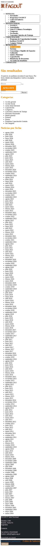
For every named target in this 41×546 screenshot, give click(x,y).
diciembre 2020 (10, 259)
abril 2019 (8, 298)
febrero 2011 (9, 443)
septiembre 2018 (11, 312)
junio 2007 (9, 492)
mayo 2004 (9, 511)
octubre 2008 (9, 472)
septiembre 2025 (11, 152)
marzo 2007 (9, 496)
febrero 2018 (9, 326)
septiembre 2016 (11, 359)
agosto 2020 (9, 267)
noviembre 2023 (11, 193)
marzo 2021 (9, 254)
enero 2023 (9, 211)
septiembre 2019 (11, 289)
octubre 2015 (9, 381)
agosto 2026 (9, 132)
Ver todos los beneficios (18, 61)
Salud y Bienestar (16, 55)
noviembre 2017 (11, 332)
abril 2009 (8, 466)
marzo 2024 (9, 185)
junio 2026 (9, 136)
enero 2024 (9, 189)
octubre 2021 (9, 240)
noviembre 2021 (11, 238)
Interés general (10, 115)
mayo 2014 (9, 414)
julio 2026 (8, 134)
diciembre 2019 (10, 283)
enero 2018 (9, 328)
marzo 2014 (9, 418)
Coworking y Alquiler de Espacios (22, 51)
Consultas (11, 62)
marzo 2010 (9, 455)
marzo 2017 (9, 347)
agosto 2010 (9, 449)
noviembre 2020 (11, 261)
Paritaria (8, 117)
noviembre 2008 (11, 470)
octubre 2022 (9, 216)
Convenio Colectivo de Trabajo (21, 35)
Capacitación (15, 57)
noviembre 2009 (11, 461)
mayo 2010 (9, 451)
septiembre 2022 (11, 218)
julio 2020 (8, 269)
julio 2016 (8, 363)
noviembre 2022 (11, 214)
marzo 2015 (9, 394)
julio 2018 (8, 316)
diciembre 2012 (10, 422)
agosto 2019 (9, 291)
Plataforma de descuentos (19, 59)
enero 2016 (9, 375)
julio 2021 (8, 246)
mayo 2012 (9, 427)
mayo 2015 (9, 390)
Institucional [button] (13, 23)
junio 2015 (9, 388)
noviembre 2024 (11, 172)
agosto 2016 (9, 361)
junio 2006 (9, 502)
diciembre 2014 (10, 400)
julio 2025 (8, 156)
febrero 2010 (9, 457)
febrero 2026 (9, 144)
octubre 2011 (9, 435)
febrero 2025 (9, 166)
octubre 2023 (9, 195)
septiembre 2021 (11, 242)
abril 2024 (8, 183)
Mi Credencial (15, 47)
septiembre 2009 (11, 463)
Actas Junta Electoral (12, 106)
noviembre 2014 (11, 402)
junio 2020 (9, 271)
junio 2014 (9, 412)
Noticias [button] (10, 14)
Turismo (13, 49)
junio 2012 (9, 425)
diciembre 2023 (10, 191)
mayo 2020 (9, 273)
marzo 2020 (9, 277)
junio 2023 (9, 201)
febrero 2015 (9, 396)
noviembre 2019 (11, 285)
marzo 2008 (9, 482)
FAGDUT (13, 25)
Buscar (24, 92)
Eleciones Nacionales (12, 113)
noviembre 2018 (11, 308)
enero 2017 (9, 351)
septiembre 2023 (11, 197)
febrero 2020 (9, 279)
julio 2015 (8, 386)
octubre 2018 (9, 310)
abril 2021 (8, 252)
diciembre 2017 (10, 330)
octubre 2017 (9, 334)
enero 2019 (9, 304)
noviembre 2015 (11, 379)
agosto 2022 (9, 220)
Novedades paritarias (10, 541)
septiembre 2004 (11, 509)
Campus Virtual (16, 43)
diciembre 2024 (10, 170)
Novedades (14, 16)
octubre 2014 (9, 404)
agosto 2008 (9, 476)
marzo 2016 (9, 371)
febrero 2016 (9, 373)
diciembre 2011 (10, 433)
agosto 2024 (9, 177)
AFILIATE (8, 88)
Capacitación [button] (12, 37)
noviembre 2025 (11, 148)
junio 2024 (9, 179)
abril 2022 (8, 228)
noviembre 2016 (11, 355)
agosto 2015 (9, 384)
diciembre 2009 (10, 459)
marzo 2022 (9, 230)
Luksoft (13, 537)
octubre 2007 (9, 486)
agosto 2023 (9, 199)
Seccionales (14, 33)
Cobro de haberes (16, 20)
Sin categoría (9, 123)
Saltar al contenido (7, 2)
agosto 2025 (9, 154)
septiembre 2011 (11, 437)
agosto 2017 (9, 338)
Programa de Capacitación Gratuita (23, 39)
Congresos (14, 31)
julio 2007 (8, 490)
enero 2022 (9, 234)
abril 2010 (8, 453)
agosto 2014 (9, 408)
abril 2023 (8, 205)
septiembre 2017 (11, 336)
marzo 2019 (9, 300)
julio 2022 (8, 222)
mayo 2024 (9, 181)
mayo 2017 (9, 343)
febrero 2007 (9, 498)
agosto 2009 (9, 464)
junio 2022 (9, 224)
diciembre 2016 (10, 353)
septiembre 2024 (11, 175)
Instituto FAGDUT (17, 41)
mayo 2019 (9, 297)
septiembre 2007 (11, 488)
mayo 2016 (9, 367)
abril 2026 (8, 140)
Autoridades (14, 27)
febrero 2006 (9, 506)
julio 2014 (8, 410)
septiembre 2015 (11, 382)
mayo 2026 (9, 138)
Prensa (7, 119)
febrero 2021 (9, 256)
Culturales (14, 53)
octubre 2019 (9, 287)
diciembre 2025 (10, 146)
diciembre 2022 (10, 213)
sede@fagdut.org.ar (13, 534)
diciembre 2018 (10, 306)
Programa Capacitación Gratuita (16, 121)
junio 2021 (9, 248)
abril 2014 (8, 416)
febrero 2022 (9, 232)
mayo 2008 (9, 478)
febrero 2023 (9, 209)
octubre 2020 (9, 263)
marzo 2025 (9, 164)
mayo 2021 (9, 250)
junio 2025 (9, 158)
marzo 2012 (9, 431)
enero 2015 (9, 398)
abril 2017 (8, 345)
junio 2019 (9, 295)
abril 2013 (8, 420)
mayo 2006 (9, 504)
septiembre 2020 (11, 265)
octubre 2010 (9, 445)
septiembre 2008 (11, 474)
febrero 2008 (9, 484)
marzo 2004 (9, 513)
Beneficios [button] (11, 45)
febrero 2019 (9, 302)
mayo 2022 (9, 226)
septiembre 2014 (11, 406)
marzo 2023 (9, 207)
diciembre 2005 (10, 507)
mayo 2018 (9, 320)
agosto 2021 (9, 244)
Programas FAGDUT (18, 18)
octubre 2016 (9, 357)
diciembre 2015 (10, 377)
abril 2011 (8, 441)
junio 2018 (9, 318)
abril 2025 (8, 162)
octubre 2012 (9, 423)
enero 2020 (9, 281)
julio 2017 (8, 339)
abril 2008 (8, 480)
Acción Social (10, 104)
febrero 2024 (9, 187)
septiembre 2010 (11, 447)
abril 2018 (8, 322)
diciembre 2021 (10, 236)
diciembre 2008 (10, 468)
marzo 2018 (9, 324)
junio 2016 (9, 365)
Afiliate (12, 21)
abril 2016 (8, 369)
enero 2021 (9, 257)
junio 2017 (9, 341)
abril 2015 (8, 392)
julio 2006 (8, 500)
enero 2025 (9, 168)
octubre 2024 (9, 173)
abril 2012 (8, 429)
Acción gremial (10, 102)
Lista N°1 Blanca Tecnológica (21, 29)
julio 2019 (8, 293)
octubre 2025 (9, 150)
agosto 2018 (9, 314)
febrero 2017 (9, 349)
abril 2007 (8, 494)
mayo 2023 (9, 203)
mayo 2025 (9, 160)
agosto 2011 (9, 439)
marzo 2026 (9, 142)
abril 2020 (8, 275)
